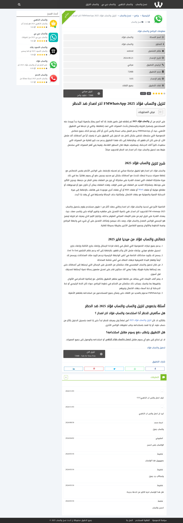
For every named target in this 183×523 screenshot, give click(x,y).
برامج (136, 16)
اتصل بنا (129, 520)
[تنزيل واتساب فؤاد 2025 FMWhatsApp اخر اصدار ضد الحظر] (37, 65)
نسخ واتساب (141, 4)
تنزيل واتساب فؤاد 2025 (140, 320)
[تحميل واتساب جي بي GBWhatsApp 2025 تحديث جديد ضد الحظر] (37, 37)
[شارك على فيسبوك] (155, 369)
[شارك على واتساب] (134, 369)
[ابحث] (19, 4)
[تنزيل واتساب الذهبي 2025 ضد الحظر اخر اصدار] (37, 23)
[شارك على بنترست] (93, 369)
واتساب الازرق (92, 4)
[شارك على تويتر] (114, 369)
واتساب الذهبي (125, 4)
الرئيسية (146, 16)
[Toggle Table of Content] (159, 112)
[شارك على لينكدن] (73, 369)
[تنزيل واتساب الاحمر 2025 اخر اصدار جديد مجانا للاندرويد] (37, 78)
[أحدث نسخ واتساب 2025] (158, 4)
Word (140, 190)
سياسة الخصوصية (159, 520)
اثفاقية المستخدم (142, 520)
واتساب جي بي (108, 4)
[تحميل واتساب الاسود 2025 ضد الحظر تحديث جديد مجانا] (37, 51)
